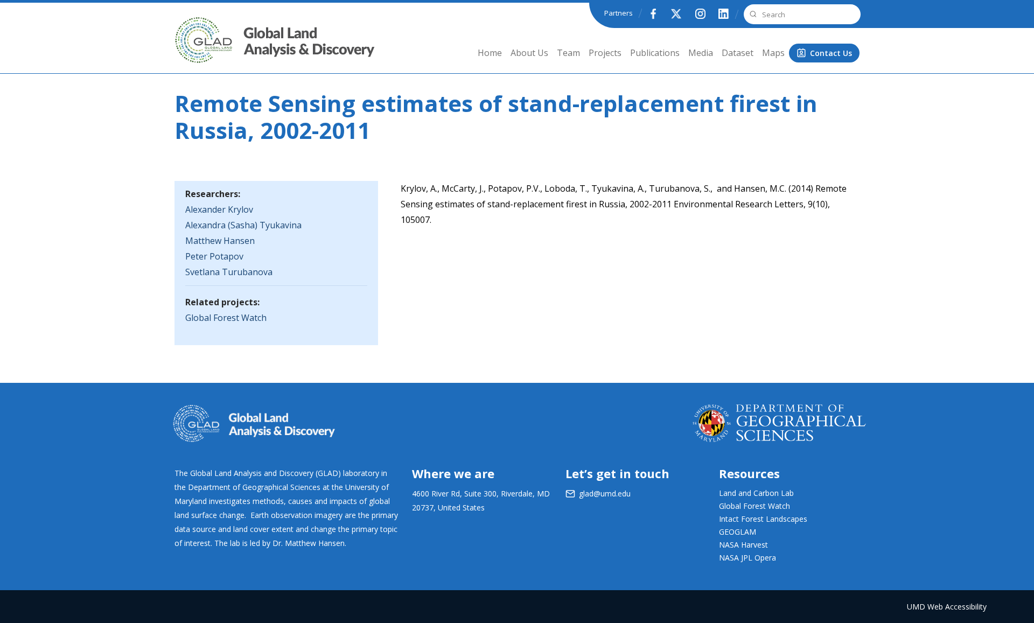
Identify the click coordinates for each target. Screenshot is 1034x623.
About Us (529, 53)
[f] (652, 13)
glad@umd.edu (605, 493)
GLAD (188, 48)
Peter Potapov (214, 256)
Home (490, 53)
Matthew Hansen (220, 241)
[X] (676, 13)
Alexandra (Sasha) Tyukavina (243, 225)
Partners (618, 13)
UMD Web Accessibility (947, 606)
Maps (773, 53)
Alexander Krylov (219, 209)
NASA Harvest (743, 545)
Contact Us (831, 53)
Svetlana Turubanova (229, 272)
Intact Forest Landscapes (763, 519)
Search (752, 14)
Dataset (737, 53)
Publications (655, 53)
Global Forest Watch (226, 318)
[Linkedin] (724, 13)
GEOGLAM (737, 532)
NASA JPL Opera (747, 557)
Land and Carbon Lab (756, 493)
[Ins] (700, 13)
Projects (605, 53)
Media (700, 53)
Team (568, 53)
